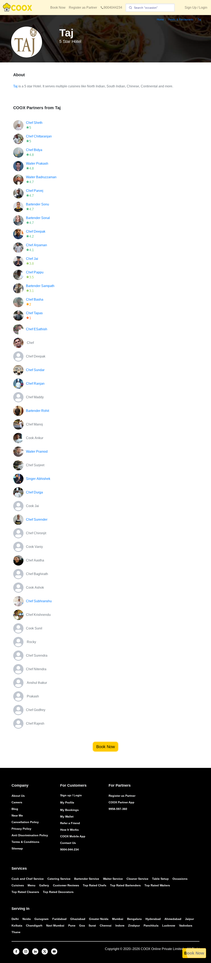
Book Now (58, 7)
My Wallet (67, 816)
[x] (45, 951)
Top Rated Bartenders (125, 885)
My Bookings (69, 810)
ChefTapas (34, 313)
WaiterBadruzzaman (41, 177)
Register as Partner (83, 7)
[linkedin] (35, 951)
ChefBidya (34, 150)
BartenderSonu (37, 204)
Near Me (17, 815)
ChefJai (32, 258)
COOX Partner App (121, 802)
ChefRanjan (35, 383)
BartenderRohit (37, 410)
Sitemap (17, 848)
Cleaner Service (137, 878)
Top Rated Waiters (157, 885)
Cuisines (18, 885)
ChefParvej (34, 190)
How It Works (69, 829)
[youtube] (54, 951)
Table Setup (160, 878)
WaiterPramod (37, 451)
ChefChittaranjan (39, 136)
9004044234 (113, 7)
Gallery (44, 885)
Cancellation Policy (25, 822)
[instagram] (26, 951)
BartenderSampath (40, 286)
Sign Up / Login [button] (196, 7)
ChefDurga (34, 492)
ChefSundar (35, 370)
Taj (15, 86)
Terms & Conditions (25, 842)
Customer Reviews (66, 885)
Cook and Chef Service (28, 878)
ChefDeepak (35, 231)
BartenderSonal (38, 218)
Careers (17, 802)
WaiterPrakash (37, 163)
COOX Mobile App (72, 836)
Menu (31, 885)
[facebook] (16, 951)
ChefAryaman (36, 245)
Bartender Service (86, 878)
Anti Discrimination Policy (30, 835)
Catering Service (58, 878)
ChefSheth (34, 122)
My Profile (67, 802)
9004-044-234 (69, 849)
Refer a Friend (70, 823)
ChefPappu (34, 272)
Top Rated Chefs (94, 885)
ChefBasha (34, 299)
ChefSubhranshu (39, 601)
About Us (18, 795)
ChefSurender (36, 519)
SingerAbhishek (38, 478)
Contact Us (68, 843)
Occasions (180, 878)
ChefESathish (36, 329)
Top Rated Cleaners (25, 892)
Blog (15, 809)
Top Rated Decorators (58, 892)
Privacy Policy (21, 828)
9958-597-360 (118, 809)
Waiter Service (113, 878)
